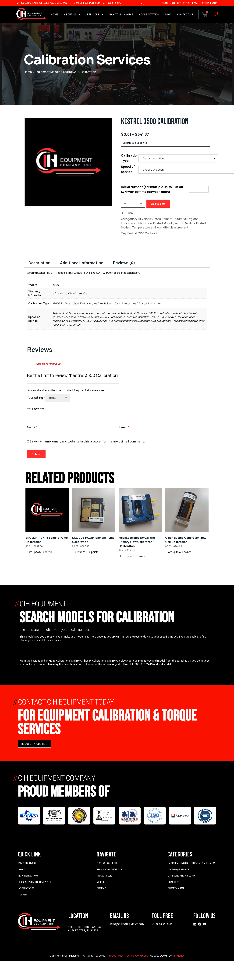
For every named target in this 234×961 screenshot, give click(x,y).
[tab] (39, 263)
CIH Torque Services (179, 869)
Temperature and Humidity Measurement (160, 227)
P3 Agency (178, 955)
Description (39, 262)
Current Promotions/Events (34, 882)
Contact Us (185, 14)
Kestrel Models (163, 223)
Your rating (36, 397)
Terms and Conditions (109, 869)
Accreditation (149, 14)
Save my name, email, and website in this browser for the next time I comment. (87, 441)
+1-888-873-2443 (162, 924)
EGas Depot (174, 882)
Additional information (81, 262)
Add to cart (158, 203)
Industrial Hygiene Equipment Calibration (192, 863)
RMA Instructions (28, 875)
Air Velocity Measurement (155, 219)
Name (32, 427)
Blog (168, 14)
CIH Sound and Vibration (181, 875)
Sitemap (101, 888)
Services (93, 14)
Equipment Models (47, 72)
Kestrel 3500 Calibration (143, 233)
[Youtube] (204, 924)
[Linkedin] (194, 924)
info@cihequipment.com (127, 924)
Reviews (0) (124, 262)
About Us (70, 14)
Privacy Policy (105, 875)
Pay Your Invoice (121, 14)
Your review (36, 409)
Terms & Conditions (136, 955)
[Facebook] (199, 924)
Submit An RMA (176, 888)
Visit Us (101, 882)
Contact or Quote (107, 863)
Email (124, 427)
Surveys (23, 894)
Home (54, 14)
